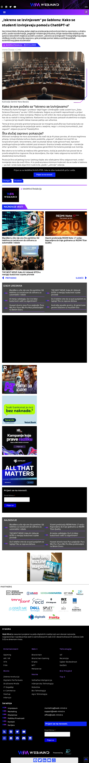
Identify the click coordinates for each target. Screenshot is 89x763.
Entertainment (10, 649)
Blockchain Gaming (40, 658)
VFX (5, 662)
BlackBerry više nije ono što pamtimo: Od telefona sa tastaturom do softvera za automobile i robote (20, 240)
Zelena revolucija (11, 676)
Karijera (11, 725)
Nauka (35, 674)
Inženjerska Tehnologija (42, 683)
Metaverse (36, 669)
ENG (86, 7)
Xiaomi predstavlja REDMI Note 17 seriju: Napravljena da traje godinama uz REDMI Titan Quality (66, 240)
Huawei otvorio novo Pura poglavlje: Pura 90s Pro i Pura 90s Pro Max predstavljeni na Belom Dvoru (26, 307)
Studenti (18, 180)
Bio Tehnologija (39, 690)
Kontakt (11, 721)
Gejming (7, 655)
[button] (4, 12)
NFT (33, 665)
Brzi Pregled (66, 671)
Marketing (12, 711)
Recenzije (64, 658)
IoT (61, 655)
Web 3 (35, 649)
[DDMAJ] (19, 471)
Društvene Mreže (11, 683)
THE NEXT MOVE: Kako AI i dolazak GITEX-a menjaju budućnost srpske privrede (65, 292)
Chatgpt (6, 180)
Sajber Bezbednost (68, 662)
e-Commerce (9, 690)
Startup (6, 694)
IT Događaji (8, 687)
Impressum (13, 708)
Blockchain (37, 655)
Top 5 (62, 676)
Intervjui (7, 697)
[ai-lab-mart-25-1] (19, 379)
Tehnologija (66, 649)
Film (5, 665)
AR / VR (6, 658)
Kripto (34, 662)
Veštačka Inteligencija (42, 680)
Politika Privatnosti (16, 718)
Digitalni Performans (13, 680)
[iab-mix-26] (19, 440)
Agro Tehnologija (39, 694)
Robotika (36, 687)
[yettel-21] (19, 410)
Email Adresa (9, 495)
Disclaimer (12, 715)
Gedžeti (63, 665)
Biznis (6, 671)
